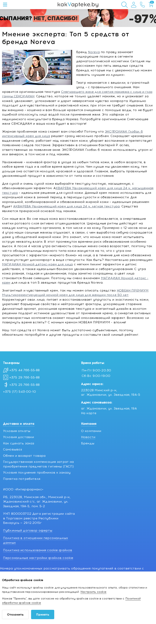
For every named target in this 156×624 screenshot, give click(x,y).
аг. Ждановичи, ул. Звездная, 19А (109, 408)
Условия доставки (18, 437)
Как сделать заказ (18, 443)
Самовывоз (12, 449)
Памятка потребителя (21, 479)
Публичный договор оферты (27, 530)
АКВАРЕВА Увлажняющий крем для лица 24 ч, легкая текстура (66, 206)
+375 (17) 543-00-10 (19, 391)
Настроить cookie (93, 592)
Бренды (87, 443)
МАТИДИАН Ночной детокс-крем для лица (37, 264)
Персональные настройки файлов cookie (38, 558)
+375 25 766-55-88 (24, 385)
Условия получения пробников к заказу (36, 472)
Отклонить (15, 614)
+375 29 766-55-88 (24, 377)
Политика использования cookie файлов (37, 550)
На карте (88, 413)
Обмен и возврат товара (24, 456)
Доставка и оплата (19, 424)
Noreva (94, 52)
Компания (88, 424)
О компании (91, 431)
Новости (88, 437)
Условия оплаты (16, 431)
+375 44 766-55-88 (24, 370)
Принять (42, 614)
